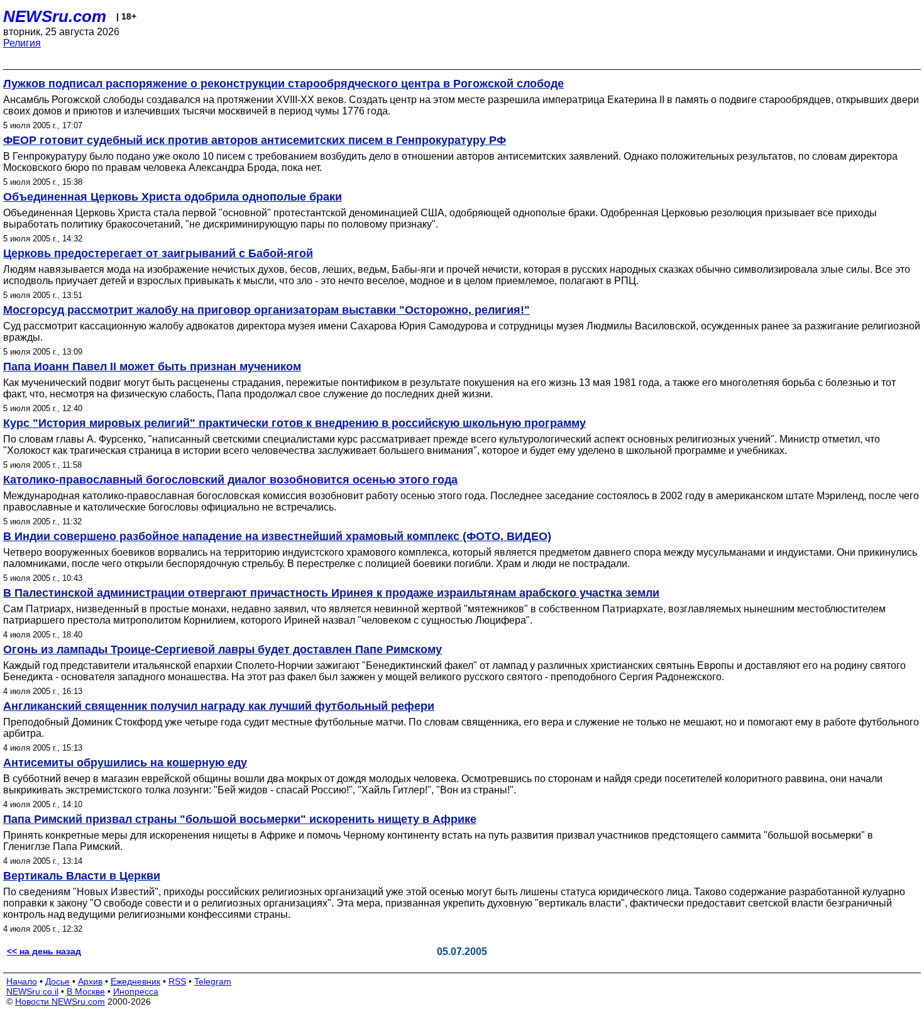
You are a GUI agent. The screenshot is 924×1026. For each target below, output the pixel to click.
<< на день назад (44, 951)
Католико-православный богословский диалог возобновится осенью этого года (230, 479)
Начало (21, 981)
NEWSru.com (54, 16)
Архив (90, 981)
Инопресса (135, 991)
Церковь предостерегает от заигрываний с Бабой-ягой (158, 253)
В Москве (86, 991)
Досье (57, 981)
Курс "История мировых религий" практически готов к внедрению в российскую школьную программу (294, 423)
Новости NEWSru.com (60, 1001)
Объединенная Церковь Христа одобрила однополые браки (172, 196)
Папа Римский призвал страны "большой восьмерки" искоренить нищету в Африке (239, 819)
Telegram (212, 981)
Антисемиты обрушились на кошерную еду (125, 762)
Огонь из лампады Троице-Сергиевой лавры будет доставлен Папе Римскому (222, 649)
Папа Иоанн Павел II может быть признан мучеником (152, 366)
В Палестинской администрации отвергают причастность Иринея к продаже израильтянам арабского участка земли (331, 593)
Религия (22, 43)
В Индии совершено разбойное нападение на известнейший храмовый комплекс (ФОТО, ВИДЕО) (277, 536)
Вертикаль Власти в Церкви (81, 875)
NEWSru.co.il (32, 991)
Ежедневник (135, 981)
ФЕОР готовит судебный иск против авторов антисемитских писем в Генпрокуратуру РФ (254, 140)
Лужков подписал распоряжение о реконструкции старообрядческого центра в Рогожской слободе (283, 83)
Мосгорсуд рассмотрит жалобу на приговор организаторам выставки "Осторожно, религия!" (266, 310)
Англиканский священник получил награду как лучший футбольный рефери (218, 706)
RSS (177, 981)
